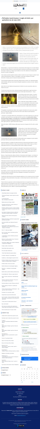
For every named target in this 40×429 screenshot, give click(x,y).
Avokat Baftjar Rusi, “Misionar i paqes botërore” (10, 274)
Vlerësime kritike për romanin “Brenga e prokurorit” (10, 283)
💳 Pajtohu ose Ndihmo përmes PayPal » (30, 321)
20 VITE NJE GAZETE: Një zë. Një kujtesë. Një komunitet (7, 199)
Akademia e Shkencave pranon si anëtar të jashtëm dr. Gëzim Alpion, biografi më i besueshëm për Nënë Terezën (10, 208)
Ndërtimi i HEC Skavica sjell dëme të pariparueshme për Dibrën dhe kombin (10, 219)
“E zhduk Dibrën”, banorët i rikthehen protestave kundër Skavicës (10, 236)
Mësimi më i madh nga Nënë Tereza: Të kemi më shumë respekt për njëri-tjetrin (10, 240)
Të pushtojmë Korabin (8, 338)
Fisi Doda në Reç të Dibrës (9, 340)
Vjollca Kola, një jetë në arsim (13, 315)
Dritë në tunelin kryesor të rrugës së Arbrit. (9, 309)
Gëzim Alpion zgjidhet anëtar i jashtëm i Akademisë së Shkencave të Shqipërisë (10, 243)
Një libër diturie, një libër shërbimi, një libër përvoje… (10, 271)
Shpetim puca (4, 355)
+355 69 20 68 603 (27, 342)
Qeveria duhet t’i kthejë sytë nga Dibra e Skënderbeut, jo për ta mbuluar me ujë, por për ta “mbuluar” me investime (10, 226)
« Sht (22, 382)
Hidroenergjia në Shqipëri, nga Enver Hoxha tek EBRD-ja (10, 326)
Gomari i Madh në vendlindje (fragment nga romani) (29, 286)
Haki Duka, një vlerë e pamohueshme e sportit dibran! (9, 335)
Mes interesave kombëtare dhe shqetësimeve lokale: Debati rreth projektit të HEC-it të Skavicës (10, 307)
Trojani (3, 320)
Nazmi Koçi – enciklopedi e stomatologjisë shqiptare (9, 269)
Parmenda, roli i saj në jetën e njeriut (8, 292)
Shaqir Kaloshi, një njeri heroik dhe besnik (9, 294)
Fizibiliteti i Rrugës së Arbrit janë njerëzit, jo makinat (10, 350)
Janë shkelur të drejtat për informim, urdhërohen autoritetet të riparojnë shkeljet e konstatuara (10, 213)
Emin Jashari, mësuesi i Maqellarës (13, 364)
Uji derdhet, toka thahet (10, 353)
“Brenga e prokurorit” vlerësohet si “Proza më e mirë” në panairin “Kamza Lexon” (10, 280)
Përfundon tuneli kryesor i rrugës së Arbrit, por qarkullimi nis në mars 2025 (10, 205)
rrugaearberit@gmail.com (31, 316)
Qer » (32, 382)
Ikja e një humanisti (5, 303)
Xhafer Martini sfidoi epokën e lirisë (8, 248)
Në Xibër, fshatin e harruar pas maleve (8, 263)
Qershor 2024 (23, 217)
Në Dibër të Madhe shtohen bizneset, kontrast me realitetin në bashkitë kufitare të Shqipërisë (10, 261)
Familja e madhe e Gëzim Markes (7, 245)
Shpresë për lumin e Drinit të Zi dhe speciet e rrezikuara (9, 216)
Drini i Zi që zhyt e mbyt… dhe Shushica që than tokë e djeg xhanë (10, 233)
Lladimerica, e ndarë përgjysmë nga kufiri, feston (10, 257)
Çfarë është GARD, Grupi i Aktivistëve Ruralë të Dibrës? (10, 223)
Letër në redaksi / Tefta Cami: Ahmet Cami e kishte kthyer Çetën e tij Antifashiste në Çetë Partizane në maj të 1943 (10, 298)
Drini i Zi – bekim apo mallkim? (7, 230)
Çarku (22, 282)
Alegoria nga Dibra (24, 290)
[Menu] (20, 12)
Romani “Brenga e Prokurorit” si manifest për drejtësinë (9, 286)
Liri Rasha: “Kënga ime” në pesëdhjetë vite (9, 255)
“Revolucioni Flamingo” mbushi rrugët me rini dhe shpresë (10, 196)
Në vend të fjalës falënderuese (7, 250)
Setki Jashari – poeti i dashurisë (26, 300)
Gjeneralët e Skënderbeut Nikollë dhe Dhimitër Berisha (10, 322)
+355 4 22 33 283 (26, 341)
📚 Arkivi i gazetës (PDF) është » (30, 319)
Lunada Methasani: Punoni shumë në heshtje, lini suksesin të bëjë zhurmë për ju (10, 357)
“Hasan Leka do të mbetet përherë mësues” (9, 301)
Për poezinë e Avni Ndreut (26, 297)
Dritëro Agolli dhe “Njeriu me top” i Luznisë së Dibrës (9, 362)
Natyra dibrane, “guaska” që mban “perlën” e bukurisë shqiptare (9, 347)
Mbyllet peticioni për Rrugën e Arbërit (8, 202)
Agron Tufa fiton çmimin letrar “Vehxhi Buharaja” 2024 (10, 277)
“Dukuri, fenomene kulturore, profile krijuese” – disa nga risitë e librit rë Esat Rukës (10, 289)
